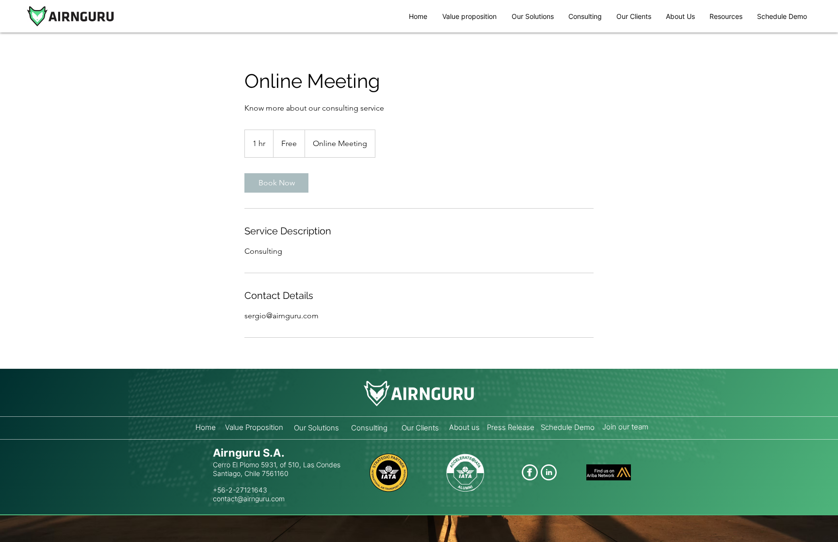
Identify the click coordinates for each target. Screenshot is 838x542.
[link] (276, 183)
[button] (726, 16)
